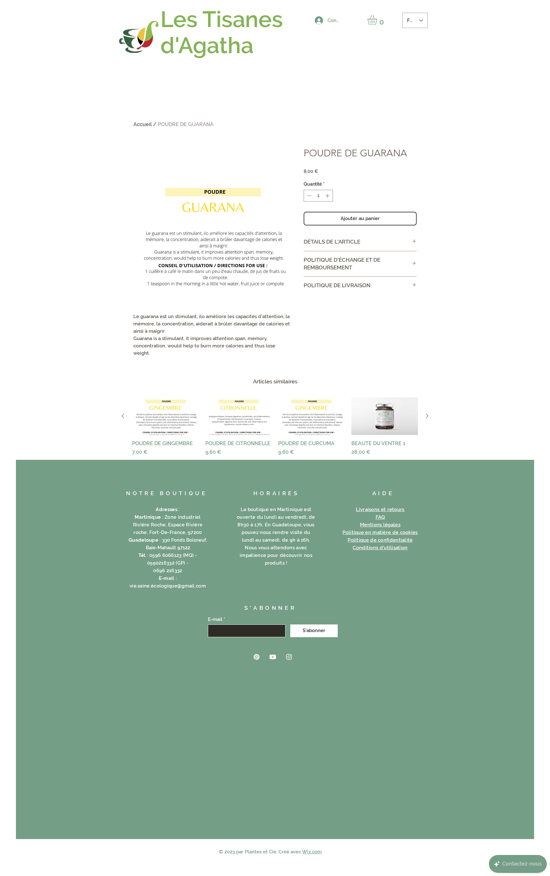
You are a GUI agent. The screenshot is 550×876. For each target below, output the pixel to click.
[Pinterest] (256, 657)
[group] (275, 426)
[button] (378, 20)
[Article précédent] (123, 416)
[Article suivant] (427, 416)
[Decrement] (309, 195)
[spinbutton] (318, 195)
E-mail (215, 619)
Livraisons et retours (380, 509)
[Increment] (328, 195)
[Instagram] (289, 657)
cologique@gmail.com (180, 586)
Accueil (142, 124)
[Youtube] (273, 657)
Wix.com (312, 852)
